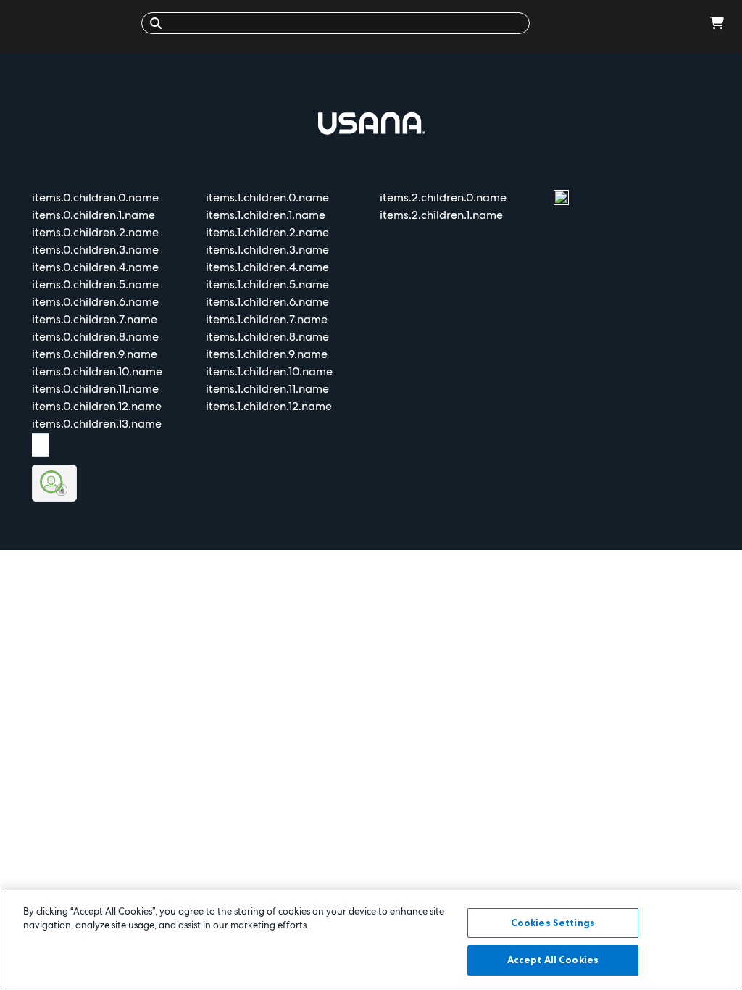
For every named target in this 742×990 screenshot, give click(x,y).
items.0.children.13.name (97, 423)
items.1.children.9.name (267, 354)
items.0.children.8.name (95, 336)
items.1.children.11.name (267, 388)
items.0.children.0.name (95, 197)
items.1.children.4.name (267, 267)
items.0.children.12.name (97, 406)
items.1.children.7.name (267, 319)
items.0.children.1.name (93, 214)
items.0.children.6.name (95, 301)
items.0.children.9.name (94, 354)
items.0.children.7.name (94, 319)
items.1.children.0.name (267, 197)
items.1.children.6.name (267, 301)
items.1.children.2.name (267, 232)
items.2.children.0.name (443, 197)
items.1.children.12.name (269, 406)
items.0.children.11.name (95, 388)
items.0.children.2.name (95, 232)
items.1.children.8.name (267, 336)
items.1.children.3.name (267, 249)
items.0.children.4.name (95, 267)
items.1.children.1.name (265, 214)
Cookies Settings (553, 922)
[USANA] (74, 22)
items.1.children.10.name (269, 371)
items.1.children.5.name (267, 284)
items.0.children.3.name (95, 249)
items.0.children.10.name (97, 371)
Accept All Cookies (553, 959)
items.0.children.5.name (95, 284)
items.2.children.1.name (441, 214)
